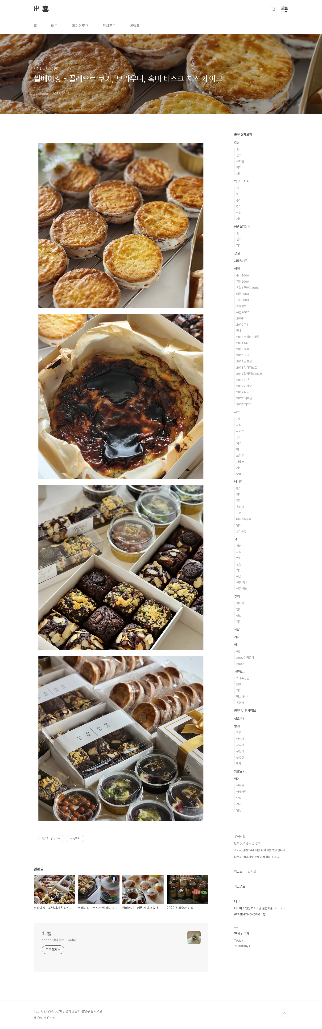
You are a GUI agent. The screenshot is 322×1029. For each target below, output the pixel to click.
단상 (238, 798)
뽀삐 (238, 474)
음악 (238, 155)
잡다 (238, 437)
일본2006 (242, 281)
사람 (238, 425)
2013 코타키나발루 (248, 337)
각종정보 (241, 306)
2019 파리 (242, 392)
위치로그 (109, 26)
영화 (238, 167)
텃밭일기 (239, 771)
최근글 (238, 871)
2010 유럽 (242, 324)
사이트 (240, 431)
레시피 (238, 482)
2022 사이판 (244, 398)
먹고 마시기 (241, 181)
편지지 (240, 603)
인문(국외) (242, 589)
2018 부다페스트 (246, 367)
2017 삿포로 (244, 361)
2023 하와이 (244, 404)
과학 (238, 552)
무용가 (240, 751)
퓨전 (238, 513)
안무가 (240, 739)
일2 (236, 779)
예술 (238, 576)
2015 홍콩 (242, 349)
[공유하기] (53, 838)
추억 (237, 596)
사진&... (239, 671)
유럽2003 (242, 300)
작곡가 (240, 745)
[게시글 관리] (59, 838)
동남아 (240, 507)
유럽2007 (242, 312)
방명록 (135, 26)
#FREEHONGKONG (247, 914)
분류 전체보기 (243, 134)
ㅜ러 (282, 908)
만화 (238, 558)
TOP (284, 1013)
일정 (238, 810)
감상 (237, 142)
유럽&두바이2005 (247, 287)
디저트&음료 (243, 519)
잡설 (237, 253)
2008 (240, 318)
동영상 (240, 703)
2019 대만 (242, 380)
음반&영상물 (242, 226)
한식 (238, 488)
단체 (238, 763)
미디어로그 (80, 26)
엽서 (238, 609)
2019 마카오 (244, 386)
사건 (238, 419)
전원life (239, 718)
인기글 (252, 871)
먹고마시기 (242, 696)
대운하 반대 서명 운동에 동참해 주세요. (257, 857)
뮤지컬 (240, 161)
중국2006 (242, 275)
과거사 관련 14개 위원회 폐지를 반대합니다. (260, 850)
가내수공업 (242, 678)
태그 (54, 26)
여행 (237, 269)
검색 (273, 9)
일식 (238, 525)
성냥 (238, 615)
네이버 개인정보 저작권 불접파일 (253, 908)
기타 (238, 173)
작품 (238, 733)
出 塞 (41, 9)
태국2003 (242, 294)
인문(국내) (242, 582)
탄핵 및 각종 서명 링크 (247, 843)
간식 (238, 206)
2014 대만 (242, 343)
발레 (237, 726)
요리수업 (241, 531)
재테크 (240, 461)
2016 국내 (242, 355)
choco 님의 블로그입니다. (59, 940)
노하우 (240, 455)
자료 (237, 412)
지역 (238, 443)
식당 (238, 212)
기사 (238, 468)
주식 (238, 200)
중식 (238, 500)
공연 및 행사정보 (245, 710)
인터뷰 (240, 785)
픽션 (238, 546)
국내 (238, 330)
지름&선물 (241, 261)
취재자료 (241, 792)
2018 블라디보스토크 (249, 373)
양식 (238, 494)
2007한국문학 (245, 657)
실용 (238, 564)
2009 (240, 664)
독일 (238, 651)
